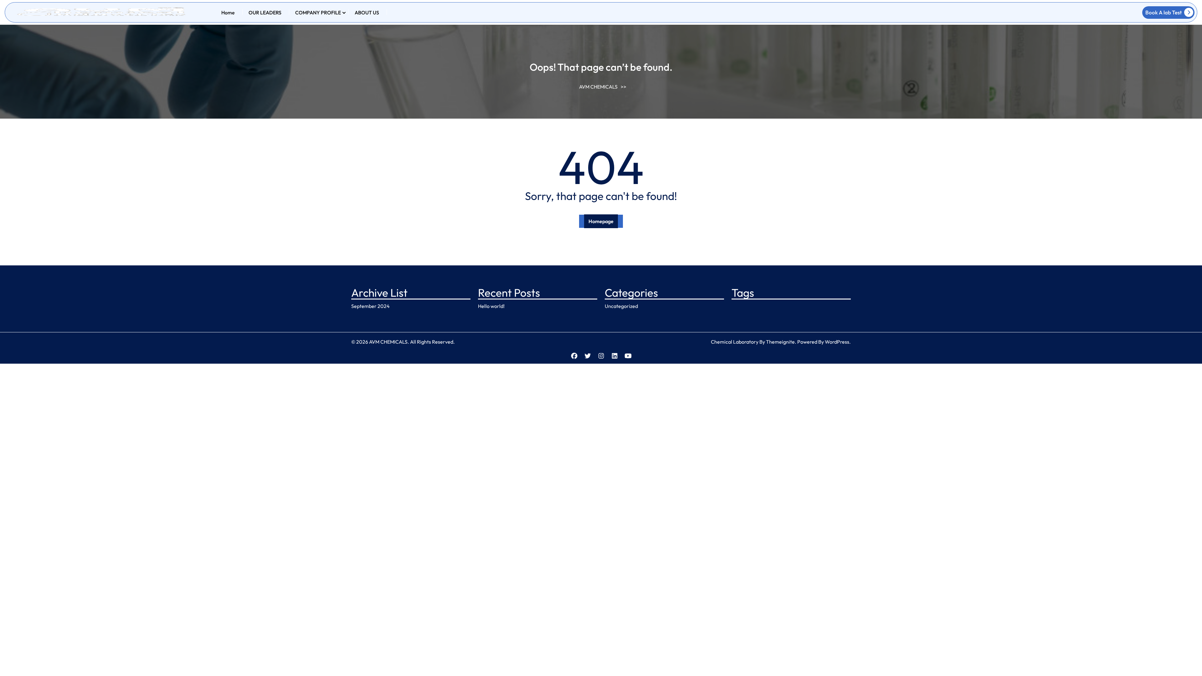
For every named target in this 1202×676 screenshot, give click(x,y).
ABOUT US (367, 12)
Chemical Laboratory (734, 342)
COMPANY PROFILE (318, 12)
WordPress (837, 342)
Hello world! (491, 306)
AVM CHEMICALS (598, 87)
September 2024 (370, 306)
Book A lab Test (1163, 12)
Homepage (601, 221)
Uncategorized (621, 306)
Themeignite (780, 342)
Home (228, 12)
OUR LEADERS (265, 12)
